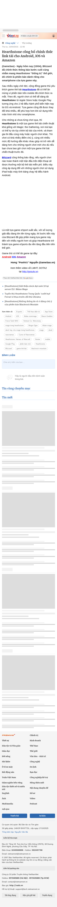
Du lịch (33, 767)
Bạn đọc (33, 772)
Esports (19, 312)
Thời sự (5, 740)
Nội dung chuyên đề (39, 788)
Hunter (37, 339)
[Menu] (3, 35)
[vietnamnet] (12, 37)
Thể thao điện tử (33, 312)
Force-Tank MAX (11, 321)
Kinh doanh (35, 740)
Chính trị (34, 735)
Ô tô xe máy (7, 767)
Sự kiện (42, 816)
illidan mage (47, 325)
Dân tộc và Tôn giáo (11, 746)
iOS (17, 316)
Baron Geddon (46, 316)
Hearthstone (40, 344)
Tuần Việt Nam (9, 777)
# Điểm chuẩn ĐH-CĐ (29, 36)
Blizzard (8, 349)
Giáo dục (6, 751)
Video (32, 798)
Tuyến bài (14, 816)
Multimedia (7, 804)
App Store (48, 312)
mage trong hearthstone (14, 325)
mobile (47, 339)
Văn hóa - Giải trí (38, 756)
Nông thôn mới (37, 782)
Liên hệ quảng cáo (11, 868)
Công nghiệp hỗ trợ (39, 777)
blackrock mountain (38, 349)
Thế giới (34, 751)
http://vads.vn (16, 885)
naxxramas (9, 335)
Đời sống (6, 756)
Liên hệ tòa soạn (10, 838)
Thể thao (34, 746)
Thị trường (27, 43)
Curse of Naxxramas (27, 335)
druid (50, 330)
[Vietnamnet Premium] (8, 736)
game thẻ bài (22, 349)
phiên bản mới (25, 344)
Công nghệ (10, 43)
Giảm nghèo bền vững (12, 782)
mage (41, 330)
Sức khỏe (6, 761)
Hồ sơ (32, 793)
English (5, 793)
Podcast (33, 804)
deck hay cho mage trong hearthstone (19, 330)
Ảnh (4, 798)
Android (8, 316)
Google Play (10, 344)
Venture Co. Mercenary (32, 321)
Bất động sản (8, 772)
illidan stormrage (30, 316)
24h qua (5, 809)
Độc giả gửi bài (29, 895)
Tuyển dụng (47, 895)
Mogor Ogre (33, 325)
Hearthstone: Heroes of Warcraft (17, 339)
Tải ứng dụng (10, 895)
